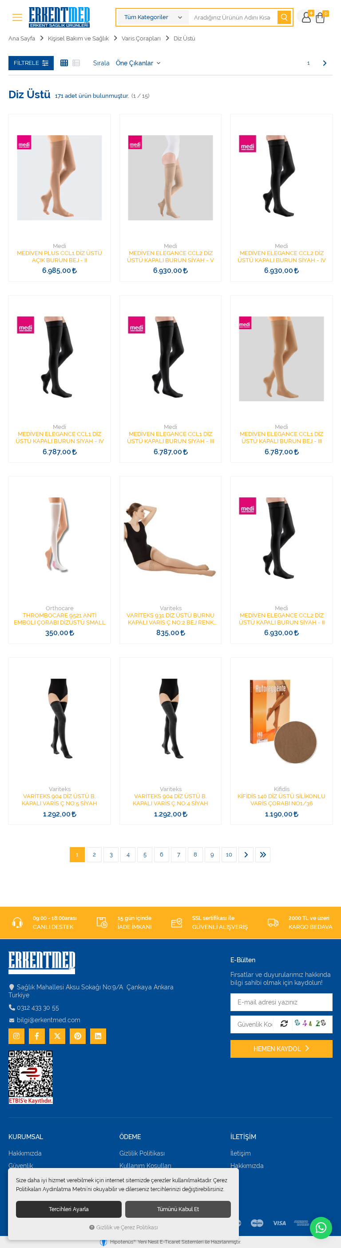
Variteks (171, 608)
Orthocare (60, 608)
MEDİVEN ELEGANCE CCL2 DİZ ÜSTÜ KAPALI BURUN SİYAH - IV (282, 257)
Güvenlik (20, 1165)
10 (229, 854)
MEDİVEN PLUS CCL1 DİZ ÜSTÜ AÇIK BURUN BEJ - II (59, 257)
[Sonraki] (324, 63)
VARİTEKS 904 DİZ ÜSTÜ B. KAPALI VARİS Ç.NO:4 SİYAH (170, 800)
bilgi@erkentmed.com (48, 1020)
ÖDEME (130, 1137)
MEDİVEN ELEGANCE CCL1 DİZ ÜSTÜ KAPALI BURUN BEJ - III (281, 437)
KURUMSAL (25, 1137)
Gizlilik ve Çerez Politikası (127, 1227)
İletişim (240, 1153)
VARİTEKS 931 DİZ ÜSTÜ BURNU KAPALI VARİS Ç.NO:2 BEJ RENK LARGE (170, 619)
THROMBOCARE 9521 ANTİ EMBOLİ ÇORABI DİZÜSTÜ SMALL (60, 619)
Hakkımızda (25, 1153)
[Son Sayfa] (262, 854)
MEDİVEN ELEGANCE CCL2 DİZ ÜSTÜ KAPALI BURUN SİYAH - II (282, 619)
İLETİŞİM (243, 1137)
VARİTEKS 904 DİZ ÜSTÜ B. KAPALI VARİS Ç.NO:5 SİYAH (59, 800)
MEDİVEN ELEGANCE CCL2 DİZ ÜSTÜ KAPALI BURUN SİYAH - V (170, 257)
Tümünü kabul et (178, 1209)
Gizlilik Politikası (142, 1153)
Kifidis (281, 789)
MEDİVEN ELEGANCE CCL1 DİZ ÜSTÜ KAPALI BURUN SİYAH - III (170, 437)
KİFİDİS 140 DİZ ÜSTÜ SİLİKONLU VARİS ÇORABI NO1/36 (281, 800)
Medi (59, 246)
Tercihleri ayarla (69, 1209)
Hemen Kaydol (278, 1048)
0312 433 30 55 (38, 1007)
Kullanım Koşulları (145, 1165)
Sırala (101, 63)
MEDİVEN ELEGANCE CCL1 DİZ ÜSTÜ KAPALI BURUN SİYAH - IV (60, 437)
